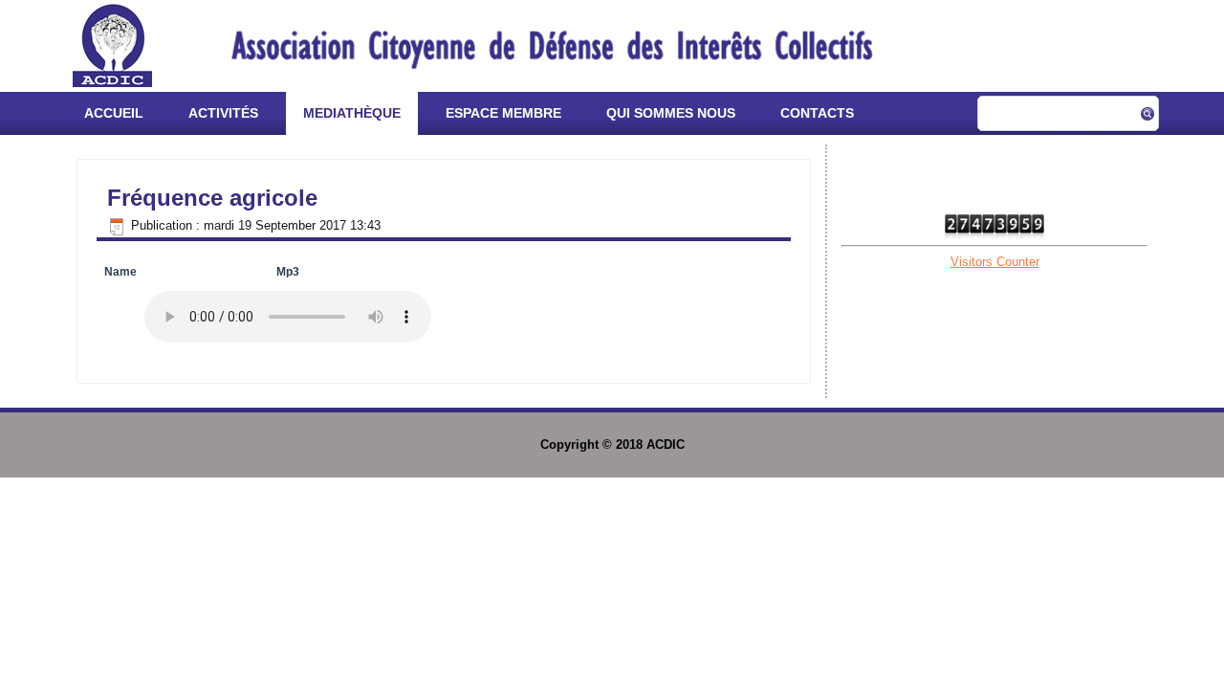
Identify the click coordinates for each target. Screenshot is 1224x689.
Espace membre (503, 113)
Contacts (817, 113)
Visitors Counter (995, 262)
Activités (223, 113)
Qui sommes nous (670, 113)
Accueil (113, 113)
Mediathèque (352, 113)
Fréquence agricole (212, 198)
